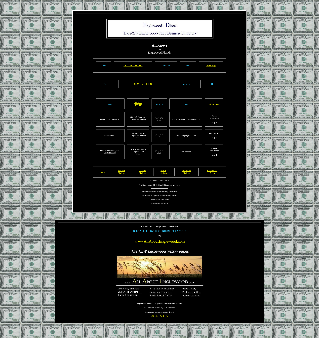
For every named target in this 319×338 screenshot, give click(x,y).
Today (212, 173)
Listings (121, 173)
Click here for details (159, 316)
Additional (186, 170)
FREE (163, 170)
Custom (142, 170)
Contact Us (212, 170)
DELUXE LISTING (132, 65)
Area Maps (211, 65)
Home (102, 172)
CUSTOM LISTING (143, 84)
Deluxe (121, 170)
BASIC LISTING (138, 103)
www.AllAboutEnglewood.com (159, 241)
